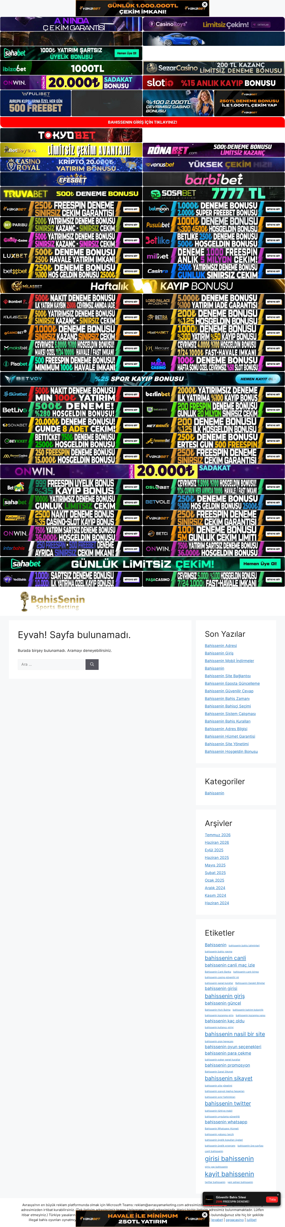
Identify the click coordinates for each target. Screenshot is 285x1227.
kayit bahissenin (229, 1174)
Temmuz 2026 (218, 835)
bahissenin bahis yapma (218, 951)
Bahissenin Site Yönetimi (227, 744)
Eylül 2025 (214, 850)
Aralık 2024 (215, 888)
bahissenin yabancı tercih (219, 1134)
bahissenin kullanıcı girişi (219, 1027)
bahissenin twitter (228, 1103)
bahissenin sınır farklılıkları (220, 1097)
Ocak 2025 (214, 880)
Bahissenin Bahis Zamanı (227, 698)
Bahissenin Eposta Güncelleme (232, 683)
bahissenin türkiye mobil (218, 1110)
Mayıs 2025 (215, 865)
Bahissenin (214, 668)
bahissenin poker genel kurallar (222, 1059)
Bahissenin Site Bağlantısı (228, 676)
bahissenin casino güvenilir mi (222, 977)
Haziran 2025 (217, 857)
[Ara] (92, 664)
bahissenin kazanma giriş (219, 1015)
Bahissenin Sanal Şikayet (219, 1071)
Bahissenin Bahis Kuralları (227, 721)
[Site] (71, 208)
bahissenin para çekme (228, 1053)
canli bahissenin (214, 1151)
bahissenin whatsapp (226, 1121)
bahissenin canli (225, 958)
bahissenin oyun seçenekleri (233, 1046)
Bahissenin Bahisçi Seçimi (228, 706)
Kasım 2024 (215, 895)
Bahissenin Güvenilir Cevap (229, 691)
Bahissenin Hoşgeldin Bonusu (231, 751)
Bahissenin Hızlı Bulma (217, 1009)
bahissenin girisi (221, 988)
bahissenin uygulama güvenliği (222, 1116)
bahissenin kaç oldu (224, 1021)
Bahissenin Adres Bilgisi (226, 729)
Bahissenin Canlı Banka (218, 971)
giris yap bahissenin (216, 1166)
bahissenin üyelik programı (220, 1145)
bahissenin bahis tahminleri (244, 945)
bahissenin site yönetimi (218, 1085)
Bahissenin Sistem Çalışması (230, 713)
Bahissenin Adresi (221, 645)
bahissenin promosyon (227, 1065)
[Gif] (142, 286)
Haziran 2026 (217, 842)
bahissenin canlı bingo (246, 971)
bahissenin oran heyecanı (219, 1041)
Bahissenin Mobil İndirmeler (229, 661)
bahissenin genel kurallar (219, 983)
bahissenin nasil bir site (235, 1034)
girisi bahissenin (229, 1159)
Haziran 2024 (217, 903)
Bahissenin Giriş (219, 653)
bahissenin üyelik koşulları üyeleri (224, 1139)
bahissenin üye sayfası (250, 1145)
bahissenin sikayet (228, 1078)
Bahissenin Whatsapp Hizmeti (222, 1128)
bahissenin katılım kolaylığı (248, 1009)
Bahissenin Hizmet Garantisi (230, 736)
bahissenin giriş (225, 996)
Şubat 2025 (215, 872)
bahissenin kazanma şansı (250, 1015)
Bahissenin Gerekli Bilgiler (250, 983)
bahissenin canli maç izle (230, 965)
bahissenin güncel (223, 1003)
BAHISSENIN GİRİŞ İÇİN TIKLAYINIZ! (142, 122)
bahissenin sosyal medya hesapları (224, 1091)
